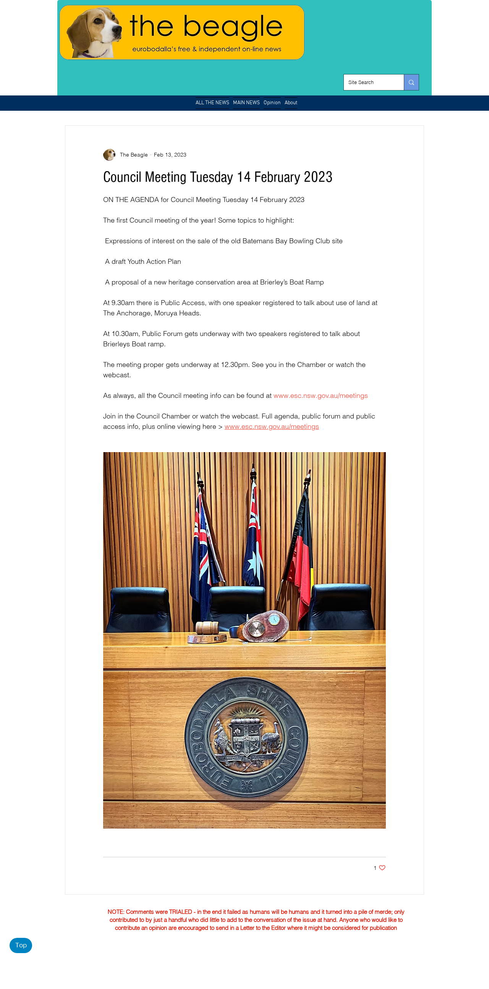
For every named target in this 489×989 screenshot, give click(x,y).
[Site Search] (411, 82)
